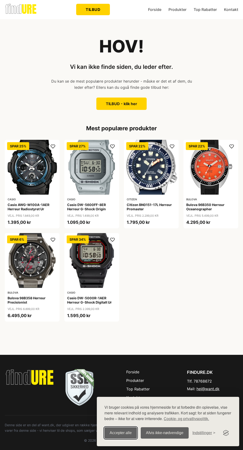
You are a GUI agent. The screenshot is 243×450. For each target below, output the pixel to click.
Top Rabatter (205, 9)
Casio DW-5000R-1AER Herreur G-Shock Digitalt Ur (89, 300)
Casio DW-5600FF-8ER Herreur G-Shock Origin (86, 207)
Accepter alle (121, 433)
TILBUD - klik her (121, 103)
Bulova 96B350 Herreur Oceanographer (205, 207)
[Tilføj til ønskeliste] (53, 146)
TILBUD (93, 9)
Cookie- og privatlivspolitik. (186, 418)
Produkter (177, 9)
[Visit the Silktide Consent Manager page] (226, 433)
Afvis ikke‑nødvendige (164, 433)
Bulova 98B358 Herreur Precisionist (27, 300)
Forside (154, 9)
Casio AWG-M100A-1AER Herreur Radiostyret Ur (28, 207)
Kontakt (231, 9)
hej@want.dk (208, 388)
